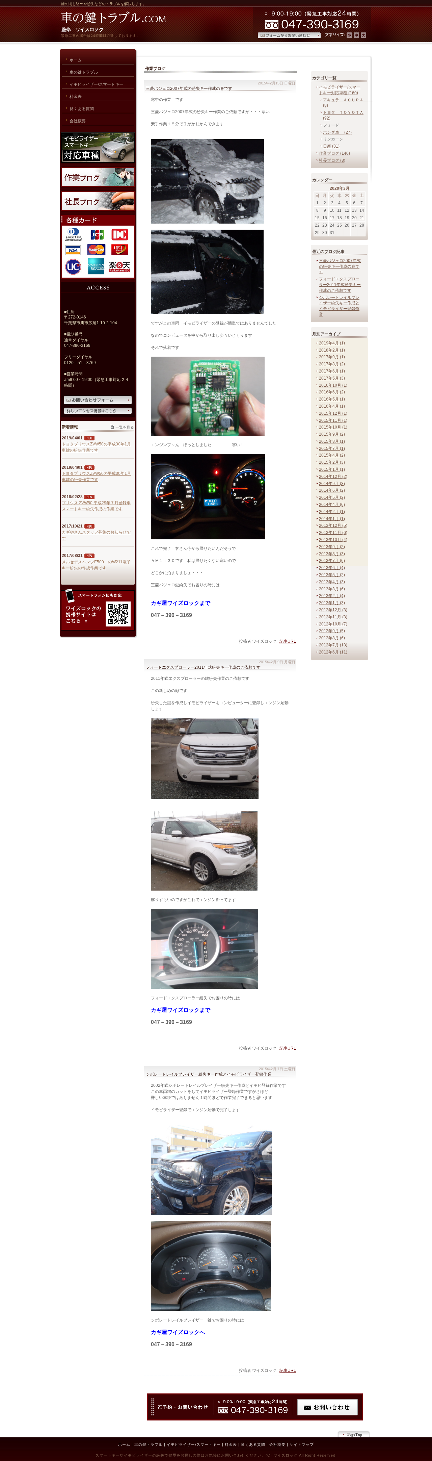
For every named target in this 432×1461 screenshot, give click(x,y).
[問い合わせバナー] (255, 1419)
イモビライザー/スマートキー (194, 1444)
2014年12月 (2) (333, 476)
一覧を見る (124, 427)
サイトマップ (302, 1444)
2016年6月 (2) (332, 392)
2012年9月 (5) (332, 631)
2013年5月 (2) (332, 574)
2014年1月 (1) (332, 518)
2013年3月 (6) (332, 589)
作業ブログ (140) (334, 153)
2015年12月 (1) (333, 413)
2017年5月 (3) (332, 378)
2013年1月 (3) (332, 602)
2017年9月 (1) (332, 357)
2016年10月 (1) (333, 385)
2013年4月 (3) (332, 582)
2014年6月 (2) (332, 490)
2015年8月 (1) (332, 441)
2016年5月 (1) (332, 399)
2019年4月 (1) (332, 343)
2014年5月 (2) (332, 497)
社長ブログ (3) (332, 160)
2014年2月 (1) (332, 511)
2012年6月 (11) (333, 652)
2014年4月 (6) (332, 504)
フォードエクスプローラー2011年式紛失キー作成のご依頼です (340, 285)
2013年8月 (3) (332, 554)
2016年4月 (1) (332, 406)
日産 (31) (331, 146)
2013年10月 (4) (333, 539)
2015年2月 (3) (332, 462)
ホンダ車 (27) (337, 132)
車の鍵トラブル (148, 1444)
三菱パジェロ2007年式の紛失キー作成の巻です (340, 266)
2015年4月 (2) (332, 455)
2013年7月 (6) (332, 560)
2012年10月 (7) (333, 624)
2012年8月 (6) (332, 638)
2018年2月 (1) (332, 350)
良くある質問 (253, 1444)
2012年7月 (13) (333, 645)
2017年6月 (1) (332, 371)
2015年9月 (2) (332, 434)
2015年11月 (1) (333, 420)
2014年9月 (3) (332, 483)
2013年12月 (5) (333, 525)
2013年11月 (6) (333, 532)
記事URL (287, 641)
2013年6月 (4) (332, 567)
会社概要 (277, 1444)
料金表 (231, 1444)
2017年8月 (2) (332, 364)
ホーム (124, 1444)
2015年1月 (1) (332, 469)
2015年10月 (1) (333, 427)
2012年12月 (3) (333, 610)
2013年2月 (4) (332, 595)
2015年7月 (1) (332, 448)
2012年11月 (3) (333, 617)
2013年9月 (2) (332, 546)
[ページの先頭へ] (354, 1434)
